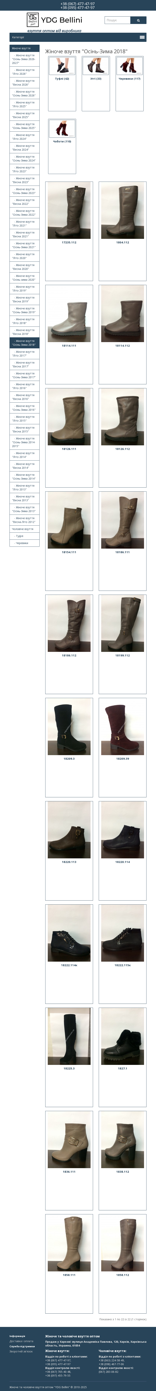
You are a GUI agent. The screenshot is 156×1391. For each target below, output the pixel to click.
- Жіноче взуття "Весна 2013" (23, 498)
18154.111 (69, 552)
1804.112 (122, 242)
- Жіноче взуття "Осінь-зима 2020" (23, 277)
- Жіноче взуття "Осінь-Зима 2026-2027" (23, 59)
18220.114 (122, 862)
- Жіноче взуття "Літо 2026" (23, 71)
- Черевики (20, 543)
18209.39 (122, 758)
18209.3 (69, 758)
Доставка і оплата (21, 1341)
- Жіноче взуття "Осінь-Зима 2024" (24, 158)
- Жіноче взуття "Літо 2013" (23, 487)
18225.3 (69, 1068)
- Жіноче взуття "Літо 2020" (23, 256)
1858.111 (69, 1275)
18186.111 (122, 552)
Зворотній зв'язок (21, 1351)
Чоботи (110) (62, 141)
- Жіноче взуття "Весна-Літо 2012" (23, 520)
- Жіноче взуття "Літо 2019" (23, 288)
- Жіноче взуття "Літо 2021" (23, 223)
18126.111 (69, 449)
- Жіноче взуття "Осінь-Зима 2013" (24, 509)
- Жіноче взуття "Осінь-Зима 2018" (24, 342)
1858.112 (122, 1275)
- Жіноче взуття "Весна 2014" (23, 465)
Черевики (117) (129, 78)
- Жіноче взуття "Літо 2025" (23, 104)
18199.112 (122, 655)
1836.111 (69, 1171)
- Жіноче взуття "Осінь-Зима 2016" (24, 408)
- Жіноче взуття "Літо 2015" (23, 418)
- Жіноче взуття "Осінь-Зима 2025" (24, 126)
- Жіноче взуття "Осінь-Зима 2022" (24, 212)
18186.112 (69, 655)
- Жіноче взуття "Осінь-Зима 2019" (24, 310)
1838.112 (122, 1171)
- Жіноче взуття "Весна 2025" (23, 115)
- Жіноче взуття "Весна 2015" (23, 429)
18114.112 (122, 345)
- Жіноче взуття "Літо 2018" (23, 321)
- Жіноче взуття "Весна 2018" (23, 332)
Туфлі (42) (62, 78)
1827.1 (122, 1068)
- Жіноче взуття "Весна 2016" (23, 397)
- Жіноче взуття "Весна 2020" (23, 267)
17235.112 (69, 242)
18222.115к (123, 965)
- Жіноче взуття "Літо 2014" (23, 455)
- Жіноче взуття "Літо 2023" (23, 169)
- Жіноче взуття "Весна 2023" (23, 180)
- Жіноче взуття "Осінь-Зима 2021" (24, 245)
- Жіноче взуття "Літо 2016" (23, 386)
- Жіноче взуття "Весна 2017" (23, 364)
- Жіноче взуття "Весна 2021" (23, 234)
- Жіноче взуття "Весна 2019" (23, 299)
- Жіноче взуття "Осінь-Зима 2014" (24, 476)
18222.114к (69, 965)
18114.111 (69, 345)
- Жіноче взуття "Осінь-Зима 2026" (24, 93)
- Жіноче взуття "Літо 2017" (23, 353)
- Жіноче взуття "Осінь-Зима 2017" (24, 375)
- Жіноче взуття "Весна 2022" (23, 202)
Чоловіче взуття (22, 529)
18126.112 (122, 449)
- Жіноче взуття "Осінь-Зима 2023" (24, 191)
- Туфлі (17, 536)
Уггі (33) (95, 78)
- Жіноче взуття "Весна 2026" (23, 82)
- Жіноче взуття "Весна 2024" (23, 147)
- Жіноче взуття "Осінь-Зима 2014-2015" (23, 442)
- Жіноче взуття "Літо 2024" (23, 137)
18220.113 (69, 862)
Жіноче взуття (21, 48)
